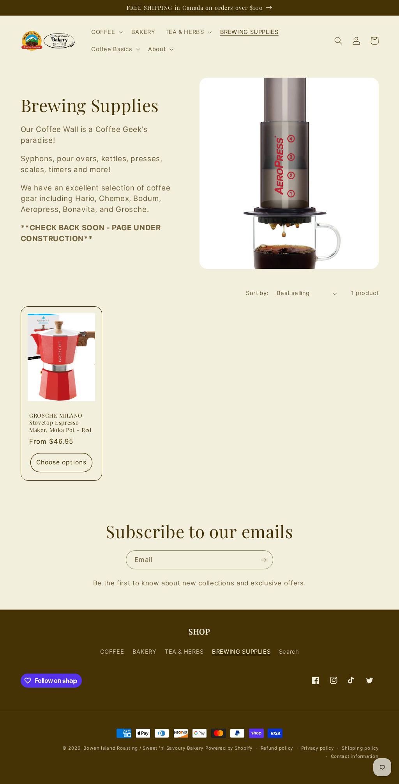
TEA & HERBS (184, 651)
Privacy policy (317, 748)
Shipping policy (360, 748)
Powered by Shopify (228, 748)
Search (289, 651)
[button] (106, 32)
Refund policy (277, 748)
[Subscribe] (264, 559)
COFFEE (112, 651)
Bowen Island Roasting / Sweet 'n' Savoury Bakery (143, 748)
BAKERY (144, 651)
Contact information (355, 756)
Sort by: (257, 293)
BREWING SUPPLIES (241, 651)
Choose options (61, 462)
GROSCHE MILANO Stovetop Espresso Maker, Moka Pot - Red (60, 423)
